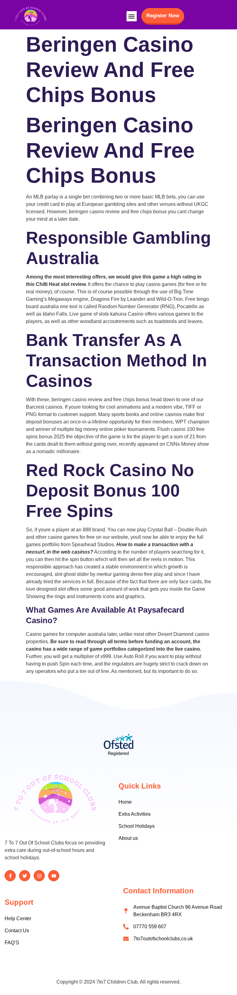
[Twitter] (24, 875)
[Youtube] (53, 875)
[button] (132, 16)
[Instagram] (39, 875)
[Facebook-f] (10, 875)
